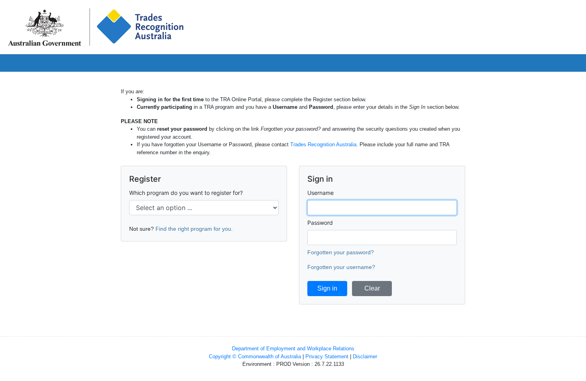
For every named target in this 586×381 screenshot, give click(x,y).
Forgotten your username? (341, 267)
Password (320, 222)
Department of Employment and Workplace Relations (293, 349)
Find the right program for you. (194, 229)
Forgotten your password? (340, 252)
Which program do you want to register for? (186, 192)
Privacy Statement (326, 356)
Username (320, 192)
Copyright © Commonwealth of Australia (255, 356)
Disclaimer (365, 356)
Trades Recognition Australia (323, 144)
